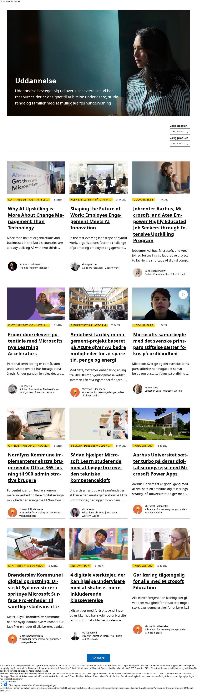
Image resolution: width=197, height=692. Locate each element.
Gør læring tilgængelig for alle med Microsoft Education (159, 581)
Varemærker (159, 688)
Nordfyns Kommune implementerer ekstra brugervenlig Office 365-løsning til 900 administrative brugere (35, 467)
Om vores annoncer (174, 688)
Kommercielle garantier (39, 668)
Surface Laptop (18, 665)
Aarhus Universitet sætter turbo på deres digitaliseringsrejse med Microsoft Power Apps (160, 464)
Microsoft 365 (79, 665)
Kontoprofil (134, 665)
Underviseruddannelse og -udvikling (177, 668)
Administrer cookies (121, 688)
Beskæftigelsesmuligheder (92, 445)
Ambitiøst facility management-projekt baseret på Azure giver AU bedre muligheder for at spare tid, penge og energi (98, 347)
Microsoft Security (37, 673)
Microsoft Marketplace (49, 676)
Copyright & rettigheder (142, 688)
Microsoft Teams (106, 673)
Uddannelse (143, 199)
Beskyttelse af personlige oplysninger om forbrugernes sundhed (29, 688)
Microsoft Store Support (167, 665)
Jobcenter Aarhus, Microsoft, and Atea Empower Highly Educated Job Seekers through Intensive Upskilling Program (160, 224)
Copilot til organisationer (36, 665)
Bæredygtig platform (88, 325)
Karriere (116, 676)
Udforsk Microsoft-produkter (99, 665)
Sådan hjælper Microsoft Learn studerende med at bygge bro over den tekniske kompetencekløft (96, 467)
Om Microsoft (127, 676)
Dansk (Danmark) (8, 681)
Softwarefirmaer (92, 676)
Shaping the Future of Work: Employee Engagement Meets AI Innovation (96, 218)
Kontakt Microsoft (68, 688)
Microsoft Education (60, 668)
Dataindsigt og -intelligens (29, 199)
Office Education (152, 668)
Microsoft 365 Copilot (88, 673)
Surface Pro (5, 665)
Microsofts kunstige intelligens (14, 673)
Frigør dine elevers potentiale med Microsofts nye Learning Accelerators (35, 344)
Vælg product (179, 138)
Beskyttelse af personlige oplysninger (94, 688)
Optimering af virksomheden (29, 445)
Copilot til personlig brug (60, 665)
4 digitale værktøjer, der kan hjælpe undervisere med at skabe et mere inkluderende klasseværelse (97, 587)
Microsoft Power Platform (72, 676)
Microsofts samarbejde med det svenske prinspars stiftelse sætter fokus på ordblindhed (159, 344)
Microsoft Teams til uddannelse (106, 668)
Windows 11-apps (120, 665)
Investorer (18, 679)
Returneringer (185, 665)
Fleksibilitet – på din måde (92, 199)
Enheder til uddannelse (80, 668)
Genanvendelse (20, 668)
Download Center (148, 665)
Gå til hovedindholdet (10, 1)
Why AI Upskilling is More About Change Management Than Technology (36, 218)
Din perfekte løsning (25, 565)
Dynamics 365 (58, 673)
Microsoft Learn (157, 673)
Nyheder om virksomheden (146, 676)
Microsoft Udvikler (140, 673)
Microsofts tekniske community (24, 676)
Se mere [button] (99, 658)
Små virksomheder (123, 673)
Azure (48, 673)
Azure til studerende (38, 670)
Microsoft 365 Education (133, 668)
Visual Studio (106, 676)
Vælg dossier (178, 126)
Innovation (143, 445)
